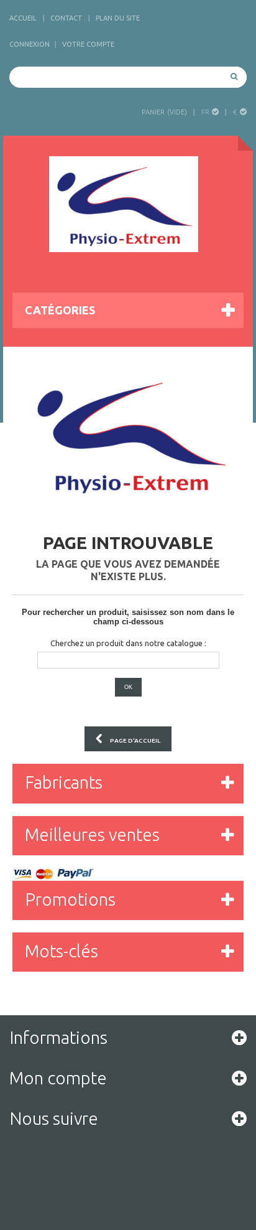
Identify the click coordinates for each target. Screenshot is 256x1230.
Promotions (70, 899)
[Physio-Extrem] (123, 204)
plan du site (118, 18)
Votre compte (88, 44)
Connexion (29, 44)
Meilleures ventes (92, 834)
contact (66, 18)
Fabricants (64, 782)
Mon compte (58, 1077)
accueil (23, 18)
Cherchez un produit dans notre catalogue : (128, 643)
